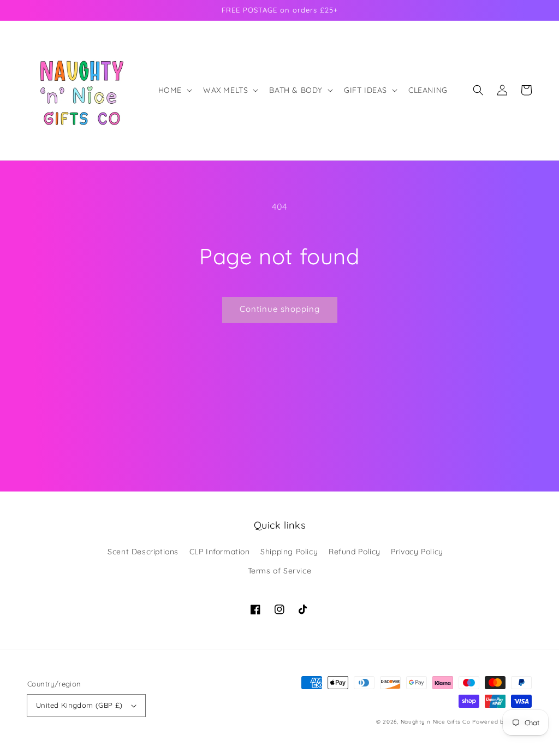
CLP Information (219, 551)
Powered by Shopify (502, 721)
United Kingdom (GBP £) (79, 705)
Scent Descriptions (143, 551)
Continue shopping (280, 309)
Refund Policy (354, 551)
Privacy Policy (417, 551)
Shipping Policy (289, 551)
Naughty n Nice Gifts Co (436, 721)
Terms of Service (280, 571)
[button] (174, 90)
